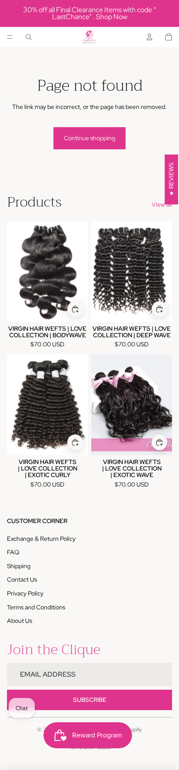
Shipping (18, 566)
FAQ (13, 552)
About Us (19, 621)
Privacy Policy (25, 593)
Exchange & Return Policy (41, 539)
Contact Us (22, 579)
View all (162, 204)
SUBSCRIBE (89, 700)
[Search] (28, 36)
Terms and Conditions (36, 607)
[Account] (149, 36)
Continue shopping (89, 138)
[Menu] (10, 37)
